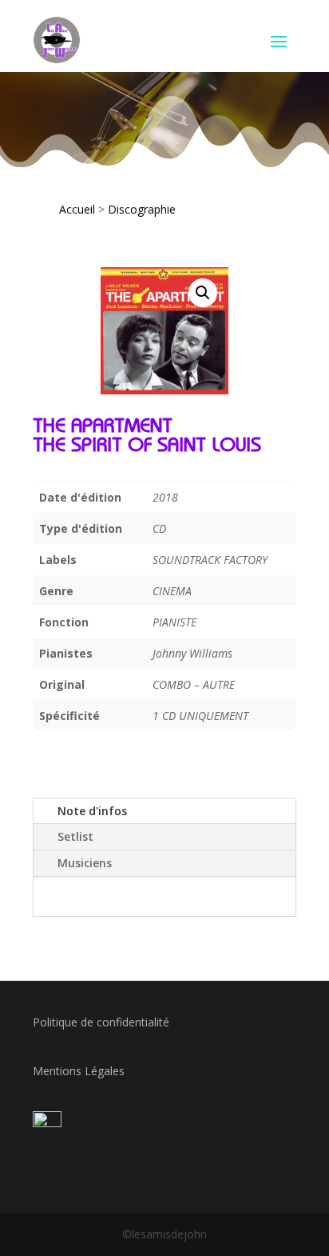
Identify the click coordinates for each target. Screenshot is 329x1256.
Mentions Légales (79, 1070)
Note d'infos (92, 810)
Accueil (77, 209)
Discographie (142, 209)
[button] (202, 292)
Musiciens (84, 862)
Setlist (75, 836)
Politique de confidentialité (101, 1022)
